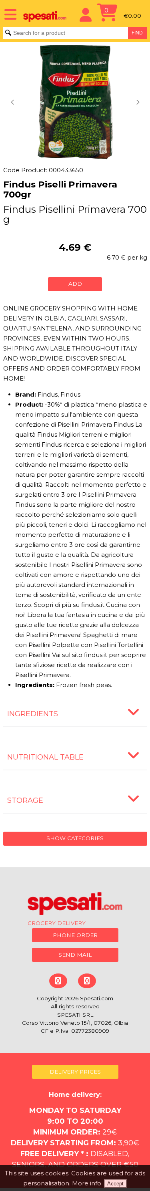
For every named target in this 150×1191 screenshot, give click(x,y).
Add (75, 283)
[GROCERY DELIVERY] (75, 905)
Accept (115, 1184)
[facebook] (58, 981)
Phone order (75, 935)
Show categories (75, 838)
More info (86, 1183)
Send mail (75, 954)
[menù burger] (8, 14)
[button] (13, 102)
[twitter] (87, 981)
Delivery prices (75, 1071)
